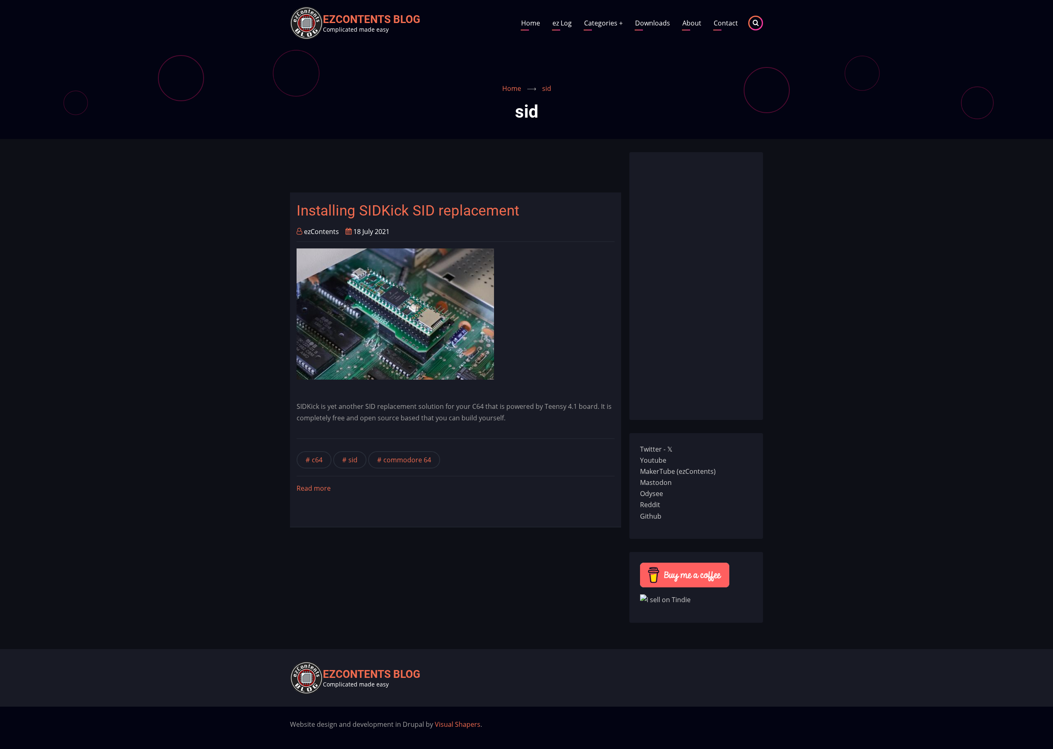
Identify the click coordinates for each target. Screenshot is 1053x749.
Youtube (653, 460)
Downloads (652, 23)
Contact (726, 23)
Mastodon (656, 482)
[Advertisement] (439, 170)
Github (650, 516)
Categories (603, 23)
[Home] (306, 22)
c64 (317, 459)
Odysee (651, 493)
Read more (314, 489)
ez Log (562, 23)
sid (352, 459)
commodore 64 (407, 459)
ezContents (321, 231)
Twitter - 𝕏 (656, 449)
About (691, 23)
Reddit (650, 504)
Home (530, 23)
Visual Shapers (457, 724)
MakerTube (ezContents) (678, 471)
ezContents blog (371, 19)
